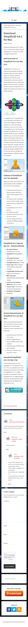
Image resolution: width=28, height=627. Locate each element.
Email (5, 534)
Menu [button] (15, 20)
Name (5, 525)
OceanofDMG (14, 9)
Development (11, 25)
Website (6, 543)
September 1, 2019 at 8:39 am (16, 422)
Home (5, 25)
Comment (7, 501)
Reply (5, 432)
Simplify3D (10, 293)
